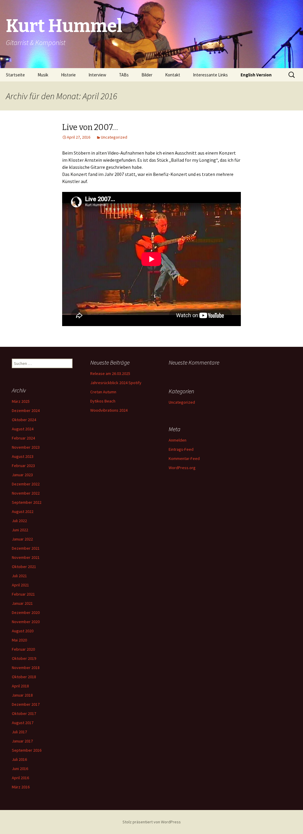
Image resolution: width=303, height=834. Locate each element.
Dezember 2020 (26, 612)
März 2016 (21, 787)
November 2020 (26, 621)
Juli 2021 (19, 575)
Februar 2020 (23, 649)
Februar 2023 (23, 465)
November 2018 (26, 667)
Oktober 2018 (24, 676)
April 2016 (20, 777)
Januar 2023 (22, 474)
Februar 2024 (23, 438)
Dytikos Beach (102, 401)
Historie (68, 75)
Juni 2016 (20, 768)
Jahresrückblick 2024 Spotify (115, 382)
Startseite (15, 75)
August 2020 (22, 630)
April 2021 (20, 585)
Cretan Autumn (103, 391)
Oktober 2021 (24, 566)
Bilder (146, 75)
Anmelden (177, 440)
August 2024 (22, 429)
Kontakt (172, 75)
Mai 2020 (19, 640)
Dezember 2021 (26, 548)
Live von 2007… (90, 127)
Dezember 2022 (26, 484)
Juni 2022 (20, 530)
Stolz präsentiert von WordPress (152, 822)
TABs (124, 75)
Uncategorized (114, 137)
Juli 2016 (19, 759)
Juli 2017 (19, 731)
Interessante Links (210, 75)
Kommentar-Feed (184, 458)
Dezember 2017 (26, 704)
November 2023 (26, 447)
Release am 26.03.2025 (110, 373)
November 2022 (26, 493)
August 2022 (22, 511)
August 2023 (22, 456)
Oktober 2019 (24, 658)
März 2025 (21, 401)
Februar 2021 (23, 594)
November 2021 (26, 557)
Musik (43, 75)
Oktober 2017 (24, 713)
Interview (97, 75)
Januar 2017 (22, 741)
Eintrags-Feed (181, 449)
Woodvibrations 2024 (109, 410)
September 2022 (26, 502)
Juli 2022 (19, 520)
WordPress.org (182, 467)
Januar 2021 (22, 603)
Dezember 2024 (26, 410)
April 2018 (20, 686)
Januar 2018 (22, 695)
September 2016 (26, 750)
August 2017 (22, 722)
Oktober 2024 (24, 419)
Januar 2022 (22, 539)
